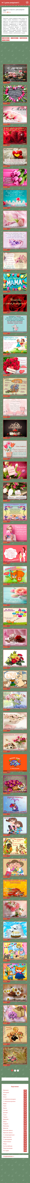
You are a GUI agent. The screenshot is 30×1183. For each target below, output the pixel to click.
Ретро (5, 1144)
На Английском (7, 1146)
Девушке (5, 1119)
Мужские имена (7, 1132)
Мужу (4, 1094)
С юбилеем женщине (9, 1099)
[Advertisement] (15, 53)
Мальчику (6, 1126)
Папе (4, 1106)
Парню (5, 1117)
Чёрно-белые (7, 1141)
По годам (6, 1150)
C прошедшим (7, 1139)
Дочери (5, 1112)
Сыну (4, 1114)
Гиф (5, 40)
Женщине (6, 1092)
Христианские (7, 1137)
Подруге (5, 1123)
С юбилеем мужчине (9, 1101)
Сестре (5, 1110)
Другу (5, 1121)
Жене (5, 1097)
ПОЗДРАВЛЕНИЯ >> (8, 1156)
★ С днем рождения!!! (10, 3)
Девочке (5, 1128)
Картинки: (15, 1086)
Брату (5, 1108)
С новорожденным (8, 1135)
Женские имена (8, 1130)
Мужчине (6, 1090)
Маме (5, 1103)
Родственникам (7, 1148)
